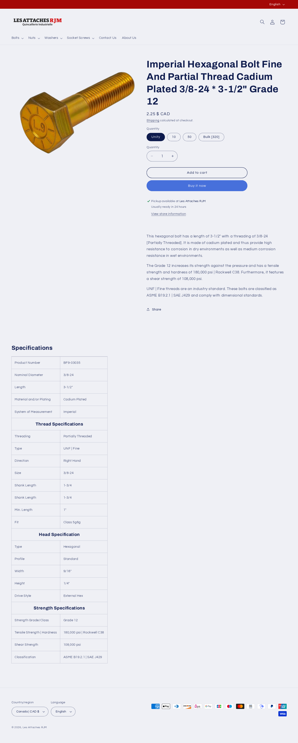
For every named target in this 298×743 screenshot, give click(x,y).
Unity (155, 136)
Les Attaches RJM (35, 727)
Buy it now (197, 185)
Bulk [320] (211, 136)
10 (174, 136)
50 (190, 136)
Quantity (153, 147)
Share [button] (156, 309)
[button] (17, 38)
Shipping (153, 120)
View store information (168, 213)
